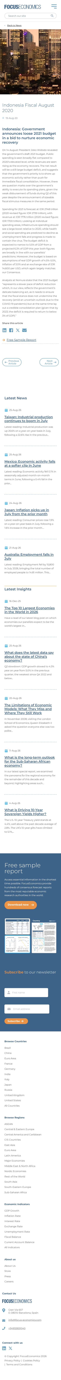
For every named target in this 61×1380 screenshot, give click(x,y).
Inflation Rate (12, 1216)
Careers (8, 1281)
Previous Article (13, 362)
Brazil (7, 1047)
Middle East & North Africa (19, 1166)
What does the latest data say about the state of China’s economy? (29, 657)
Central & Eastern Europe (19, 1129)
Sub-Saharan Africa (15, 1192)
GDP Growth (11, 1210)
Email (8, 1001)
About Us (10, 1265)
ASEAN (8, 1124)
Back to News (14, 25)
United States (12, 1100)
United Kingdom (14, 1095)
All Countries (12, 1105)
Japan (8, 1084)
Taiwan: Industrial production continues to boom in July (28, 419)
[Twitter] (10, 1348)
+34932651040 (16, 1328)
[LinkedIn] (4, 1348)
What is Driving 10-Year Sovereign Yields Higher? (25, 812)
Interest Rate (12, 1221)
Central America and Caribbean (22, 1134)
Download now (18, 904)
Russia (8, 1090)
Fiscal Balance (12, 1237)
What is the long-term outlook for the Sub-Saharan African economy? (29, 761)
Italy (6, 1079)
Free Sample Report (21, 340)
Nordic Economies (15, 1171)
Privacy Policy (12, 1360)
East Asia (9, 1145)
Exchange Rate (13, 1226)
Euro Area (10, 1058)
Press (7, 1276)
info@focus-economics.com (24, 1320)
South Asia (10, 1181)
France (8, 1063)
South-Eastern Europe (17, 1187)
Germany (9, 1068)
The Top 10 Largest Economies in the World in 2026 (29, 610)
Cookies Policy (31, 1360)
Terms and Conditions (19, 1364)
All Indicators (12, 1247)
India (7, 1074)
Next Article (49, 362)
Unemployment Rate (17, 1231)
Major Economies (14, 1160)
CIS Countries (12, 1139)
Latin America (12, 1155)
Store (7, 1271)
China (7, 1053)
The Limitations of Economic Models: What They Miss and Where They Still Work (28, 709)
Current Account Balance (19, 1242)
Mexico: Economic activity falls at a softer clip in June (29, 463)
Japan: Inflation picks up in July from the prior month (26, 512)
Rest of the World (14, 1176)
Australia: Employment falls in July (29, 557)
